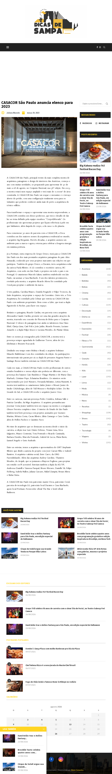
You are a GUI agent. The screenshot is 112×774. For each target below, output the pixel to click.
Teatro (96, 424)
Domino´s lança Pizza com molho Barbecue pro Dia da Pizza (53, 649)
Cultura (96, 305)
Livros (96, 382)
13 (70, 724)
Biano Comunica (77, 770)
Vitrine (96, 442)
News (96, 400)
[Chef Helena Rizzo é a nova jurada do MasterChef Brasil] (14, 669)
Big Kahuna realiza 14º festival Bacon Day (92, 167)
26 (56, 734)
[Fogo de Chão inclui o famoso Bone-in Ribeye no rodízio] (14, 686)
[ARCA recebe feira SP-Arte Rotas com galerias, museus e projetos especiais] (66, 553)
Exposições (96, 328)
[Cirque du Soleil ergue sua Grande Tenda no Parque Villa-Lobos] (103, 218)
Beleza (96, 287)
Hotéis (96, 364)
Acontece (96, 269)
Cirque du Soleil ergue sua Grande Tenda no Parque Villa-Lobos (103, 231)
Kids (96, 370)
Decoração (96, 311)
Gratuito (96, 358)
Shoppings (96, 412)
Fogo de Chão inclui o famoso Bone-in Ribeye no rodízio (51, 682)
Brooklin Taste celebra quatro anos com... (29, 751)
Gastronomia (96, 346)
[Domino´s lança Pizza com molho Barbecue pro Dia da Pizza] (14, 652)
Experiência (96, 322)
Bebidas (96, 281)
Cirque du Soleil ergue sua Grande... (31, 765)
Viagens (96, 436)
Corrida (96, 299)
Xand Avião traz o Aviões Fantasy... (30, 737)
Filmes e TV (96, 340)
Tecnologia (96, 430)
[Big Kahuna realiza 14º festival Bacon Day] (95, 152)
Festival (96, 335)
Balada (96, 275)
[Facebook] (97, 47)
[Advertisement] (56, 72)
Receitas (96, 406)
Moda (96, 388)
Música (96, 394)
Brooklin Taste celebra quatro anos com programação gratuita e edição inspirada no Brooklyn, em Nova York (86, 237)
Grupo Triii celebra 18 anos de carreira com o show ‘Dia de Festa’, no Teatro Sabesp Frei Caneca (87, 198)
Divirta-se (96, 317)
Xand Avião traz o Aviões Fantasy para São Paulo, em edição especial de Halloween (103, 197)
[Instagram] (100, 47)
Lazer (96, 376)
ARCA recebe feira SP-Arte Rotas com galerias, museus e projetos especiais (92, 551)
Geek (96, 353)
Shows (96, 418)
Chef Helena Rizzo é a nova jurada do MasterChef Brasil (50, 665)
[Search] (104, 47)
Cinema (96, 293)
